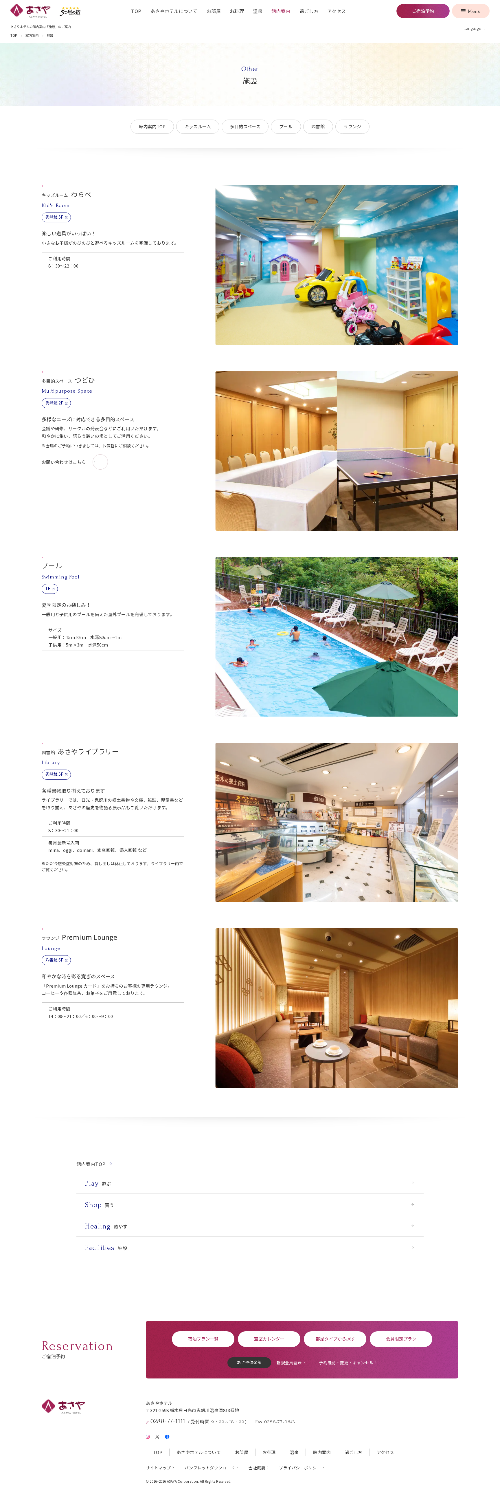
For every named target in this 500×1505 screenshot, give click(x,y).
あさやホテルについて (174, 11)
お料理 (237, 11)
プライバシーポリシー (300, 1468)
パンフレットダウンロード (210, 1468)
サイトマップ (158, 1468)
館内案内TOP (152, 126)
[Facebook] (167, 1435)
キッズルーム (198, 126)
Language (472, 28)
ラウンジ (352, 126)
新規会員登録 (289, 1362)
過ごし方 (308, 11)
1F (47, 588)
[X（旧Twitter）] (157, 1436)
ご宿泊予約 (423, 11)
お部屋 (214, 11)
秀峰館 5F (54, 217)
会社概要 (257, 1468)
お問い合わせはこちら (64, 462)
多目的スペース (245, 126)
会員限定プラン (401, 1339)
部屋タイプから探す (335, 1339)
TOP (136, 11)
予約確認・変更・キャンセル (346, 1362)
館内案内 (280, 11)
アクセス (336, 11)
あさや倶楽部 (249, 1362)
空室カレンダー (269, 1339)
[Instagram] (148, 1435)
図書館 (318, 126)
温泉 (257, 11)
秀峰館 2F (54, 403)
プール (286, 126)
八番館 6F (54, 960)
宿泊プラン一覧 (203, 1339)
